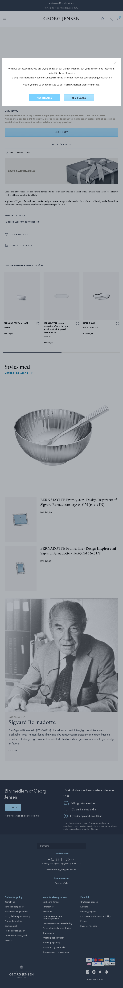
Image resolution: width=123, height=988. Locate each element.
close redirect (115, 63)
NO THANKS (44, 98)
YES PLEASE (79, 98)
